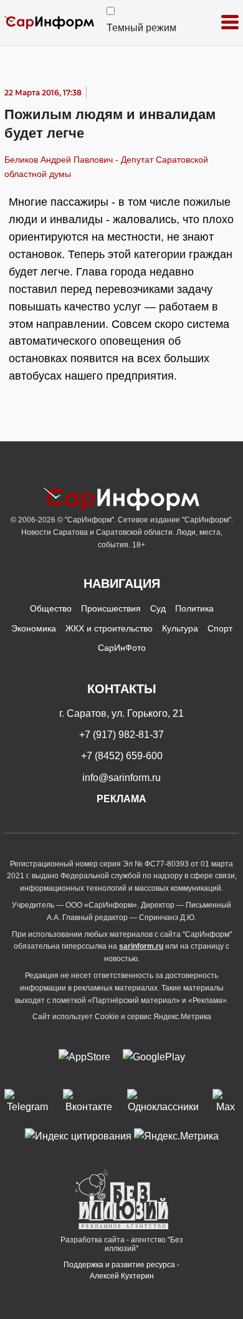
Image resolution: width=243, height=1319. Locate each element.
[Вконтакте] (88, 1102)
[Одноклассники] (164, 1102)
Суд (158, 608)
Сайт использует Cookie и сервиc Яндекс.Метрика (121, 1016)
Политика (194, 608)
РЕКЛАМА (121, 799)
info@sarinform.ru (121, 777)
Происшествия (111, 608)
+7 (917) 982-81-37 (121, 734)
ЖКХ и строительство (109, 628)
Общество (51, 608)
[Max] (225, 1102)
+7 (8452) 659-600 (122, 756)
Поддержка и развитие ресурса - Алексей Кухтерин (121, 1270)
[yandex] (78, 1136)
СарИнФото (122, 648)
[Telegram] (27, 1102)
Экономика (33, 628)
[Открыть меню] (230, 23)
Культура (180, 628)
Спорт (219, 628)
